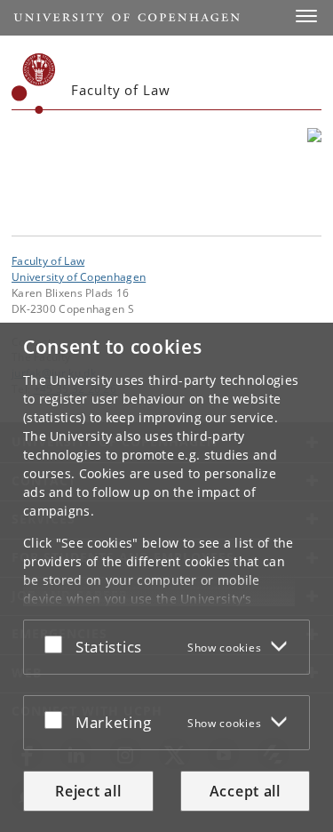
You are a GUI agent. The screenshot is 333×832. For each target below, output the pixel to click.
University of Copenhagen (79, 276)
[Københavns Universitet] (34, 83)
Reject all (88, 791)
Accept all (245, 791)
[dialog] (166, 577)
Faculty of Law (48, 260)
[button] (306, 16)
